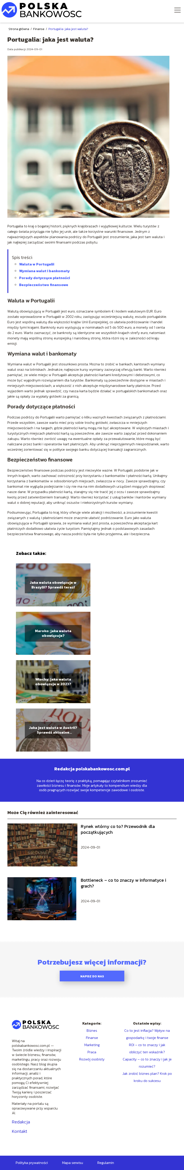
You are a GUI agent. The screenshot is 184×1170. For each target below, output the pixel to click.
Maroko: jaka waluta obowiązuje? (53, 633)
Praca (92, 1052)
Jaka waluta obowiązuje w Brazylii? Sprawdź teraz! (53, 585)
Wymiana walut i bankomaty (44, 271)
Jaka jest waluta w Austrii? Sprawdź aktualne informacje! (53, 730)
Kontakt (19, 1131)
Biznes (92, 1030)
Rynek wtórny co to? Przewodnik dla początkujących (118, 829)
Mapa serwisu (72, 1162)
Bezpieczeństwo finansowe (43, 284)
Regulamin (105, 1162)
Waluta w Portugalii (36, 264)
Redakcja (21, 1122)
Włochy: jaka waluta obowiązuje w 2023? (53, 681)
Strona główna (19, 29)
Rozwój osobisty (92, 1059)
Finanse (39, 29)
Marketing (92, 1044)
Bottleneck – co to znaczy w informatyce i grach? (123, 883)
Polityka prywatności (32, 1162)
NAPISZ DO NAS (92, 976)
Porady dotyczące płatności (44, 277)
